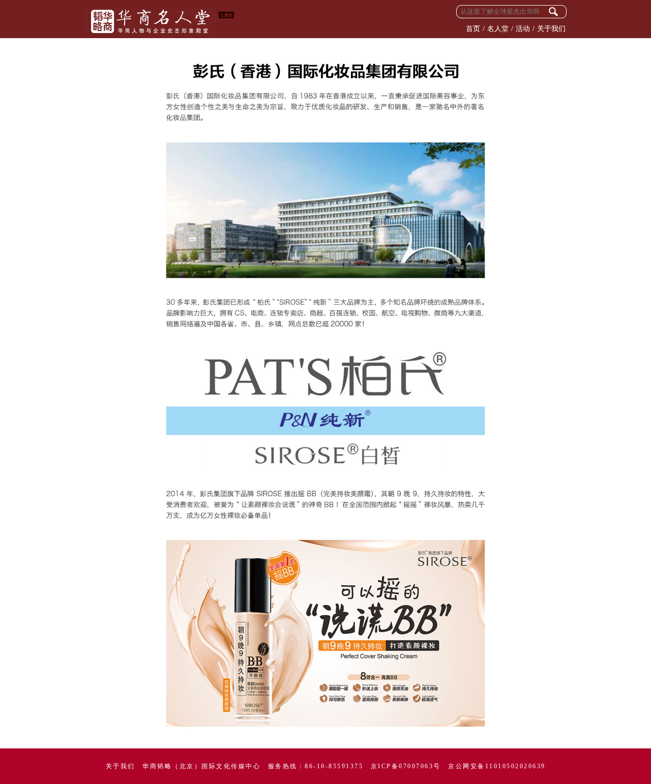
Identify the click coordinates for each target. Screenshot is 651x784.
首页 (473, 29)
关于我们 (551, 29)
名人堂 (498, 29)
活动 (523, 29)
